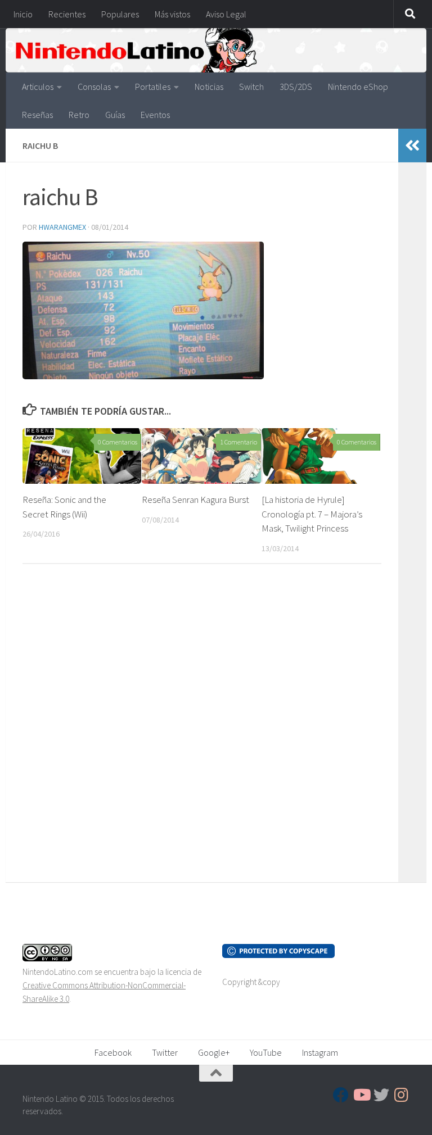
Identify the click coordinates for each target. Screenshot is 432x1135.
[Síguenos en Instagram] (402, 1095)
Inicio (23, 14)
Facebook (113, 1052)
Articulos (37, 86)
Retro (79, 114)
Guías (115, 114)
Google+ (214, 1052)
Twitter (165, 1052)
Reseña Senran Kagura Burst (195, 499)
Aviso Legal (226, 14)
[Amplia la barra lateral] (412, 145)
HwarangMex (62, 227)
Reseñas (37, 114)
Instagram (320, 1052)
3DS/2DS (296, 86)
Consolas (94, 86)
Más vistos (172, 14)
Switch (251, 86)
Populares (120, 14)
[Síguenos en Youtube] (361, 1095)
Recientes (67, 14)
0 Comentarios (117, 442)
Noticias (209, 86)
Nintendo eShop (358, 86)
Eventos (155, 114)
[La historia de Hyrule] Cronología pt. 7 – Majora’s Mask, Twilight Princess (312, 513)
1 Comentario (238, 442)
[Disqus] (201, 727)
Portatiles (152, 86)
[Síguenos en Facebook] (341, 1095)
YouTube (266, 1052)
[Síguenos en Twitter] (381, 1095)
